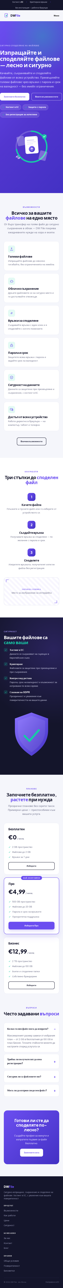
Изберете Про (31, 925)
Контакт (8, 1243)
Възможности (11, 1210)
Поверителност (12, 1266)
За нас (7, 1238)
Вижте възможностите (46, 96)
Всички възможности (31, 441)
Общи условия (11, 1261)
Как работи (10, 1215)
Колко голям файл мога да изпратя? (27, 1028)
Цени (6, 1220)
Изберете (31, 866)
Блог (6, 1248)
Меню (56, 15)
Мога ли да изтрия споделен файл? (27, 1090)
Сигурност (9, 1225)
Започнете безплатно (14, 96)
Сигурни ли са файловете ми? (24, 1076)
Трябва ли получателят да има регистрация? (24, 1061)
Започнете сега (31, 1152)
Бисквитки (9, 1270)
